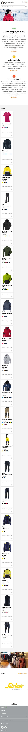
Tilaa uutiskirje (6, 723)
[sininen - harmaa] (11, 397)
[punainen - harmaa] (6, 424)
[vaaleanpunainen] (4, 127)
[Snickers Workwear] (14, 687)
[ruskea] (4, 370)
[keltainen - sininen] (2, 182)
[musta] (7, 127)
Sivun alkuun (14, 704)
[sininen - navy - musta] (6, 289)
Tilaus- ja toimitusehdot (7, 720)
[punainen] (2, 127)
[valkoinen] (9, 127)
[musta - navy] (6, 209)
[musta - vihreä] (4, 289)
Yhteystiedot (13, 70)
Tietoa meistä (4, 716)
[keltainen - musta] (4, 182)
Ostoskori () (4, 707)
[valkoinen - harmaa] (6, 422)
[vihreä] (4, 262)
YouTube (2, 727)
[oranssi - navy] (6, 182)
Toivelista (3, 713)
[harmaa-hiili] (7, 370)
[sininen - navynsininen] (11, 154)
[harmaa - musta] (4, 236)
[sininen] (6, 127)
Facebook (5, 727)
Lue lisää (13, 51)
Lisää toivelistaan (12, 135)
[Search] (26, 6)
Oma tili (3, 710)
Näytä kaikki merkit (22, 673)
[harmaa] (2, 154)
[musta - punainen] (9, 236)
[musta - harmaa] (4, 209)
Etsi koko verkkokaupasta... (8, 6)
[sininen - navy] (9, 262)
